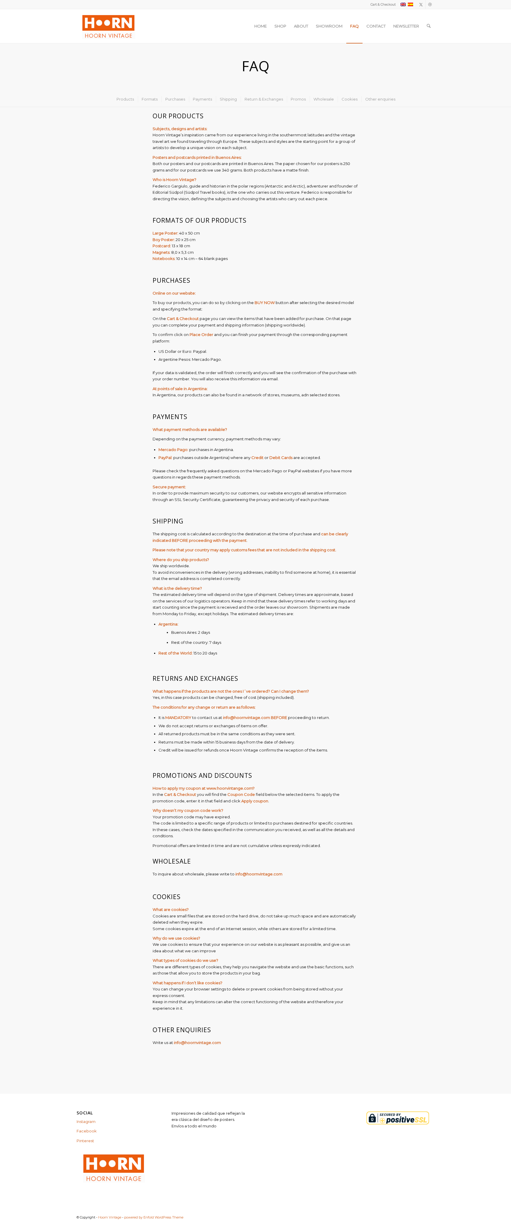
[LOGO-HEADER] (108, 26)
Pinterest (85, 1140)
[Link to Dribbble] (430, 4)
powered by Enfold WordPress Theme (153, 1217)
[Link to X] (421, 4)
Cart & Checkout (383, 4)
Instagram (86, 1121)
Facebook (87, 1131)
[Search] (428, 26)
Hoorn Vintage (109, 1217)
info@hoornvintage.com (246, 717)
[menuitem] (382, 4)
